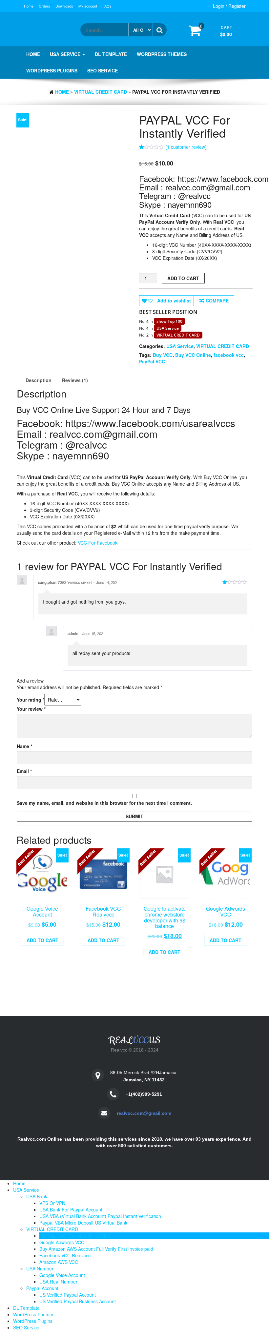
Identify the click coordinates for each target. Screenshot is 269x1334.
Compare (217, 300)
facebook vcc (229, 355)
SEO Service (102, 70)
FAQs (107, 6)
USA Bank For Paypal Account (70, 1209)
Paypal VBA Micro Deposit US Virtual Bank (83, 1222)
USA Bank (36, 1196)
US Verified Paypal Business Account (77, 1301)
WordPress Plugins (51, 70)
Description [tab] (39, 380)
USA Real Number (58, 1281)
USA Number (39, 1268)
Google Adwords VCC (61, 1242)
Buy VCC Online (193, 355)
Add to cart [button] (42, 940)
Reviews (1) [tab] (75, 380)
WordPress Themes (162, 54)
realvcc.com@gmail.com (144, 1113)
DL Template (111, 54)
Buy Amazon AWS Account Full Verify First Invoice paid (96, 1249)
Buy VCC (163, 355)
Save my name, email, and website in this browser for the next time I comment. (104, 803)
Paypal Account (42, 1288)
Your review (31, 709)
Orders (44, 6)
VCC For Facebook (97, 542)
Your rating (30, 699)
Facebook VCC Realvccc (65, 1255)
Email (24, 771)
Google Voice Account (62, 1275)
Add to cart (183, 278)
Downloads (64, 6)
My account (87, 6)
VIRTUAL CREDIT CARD (100, 91)
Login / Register (229, 6)
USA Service (66, 54)
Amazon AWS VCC (58, 1262)
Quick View (45, 913)
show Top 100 (169, 321)
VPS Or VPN (52, 1203)
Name (24, 746)
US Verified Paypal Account (67, 1294)
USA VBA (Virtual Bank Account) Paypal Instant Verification (100, 1216)
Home (28, 6)
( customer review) (186, 147)
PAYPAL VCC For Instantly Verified (74, 1235)
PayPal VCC (152, 361)
